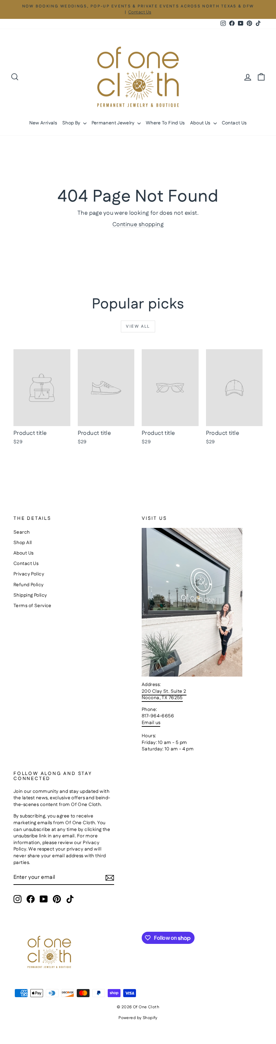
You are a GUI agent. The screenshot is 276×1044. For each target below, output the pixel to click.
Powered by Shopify (138, 1018)
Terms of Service (32, 605)
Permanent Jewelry (114, 123)
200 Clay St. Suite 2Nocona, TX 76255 (164, 695)
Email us (151, 722)
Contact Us (234, 123)
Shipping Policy (30, 595)
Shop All (22, 542)
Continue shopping (138, 224)
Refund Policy (28, 584)
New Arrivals (43, 123)
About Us (201, 123)
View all (138, 326)
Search (21, 532)
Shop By (71, 123)
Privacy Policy (28, 574)
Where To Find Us (165, 123)
